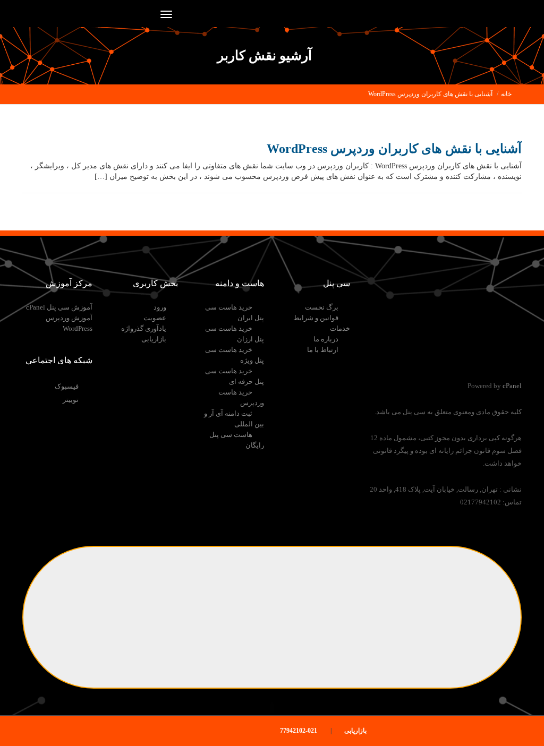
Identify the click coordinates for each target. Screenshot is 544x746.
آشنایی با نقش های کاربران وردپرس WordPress (430, 94)
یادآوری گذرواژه (143, 328)
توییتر (71, 400)
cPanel (512, 386)
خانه (506, 94)
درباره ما (325, 339)
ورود (160, 307)
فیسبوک (67, 386)
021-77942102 (299, 730)
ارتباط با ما (322, 350)
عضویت (154, 318)
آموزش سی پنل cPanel (59, 307)
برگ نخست (321, 307)
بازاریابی (153, 339)
